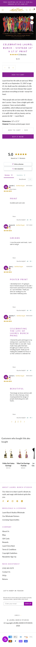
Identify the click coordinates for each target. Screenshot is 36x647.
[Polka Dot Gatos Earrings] (8, 453)
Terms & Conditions (9, 549)
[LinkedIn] (22, 501)
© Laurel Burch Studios (18, 620)
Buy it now (18, 137)
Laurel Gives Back (8, 546)
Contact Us (6, 572)
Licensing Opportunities (10, 520)
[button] (28, 220)
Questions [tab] (20, 175)
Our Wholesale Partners (10, 516)
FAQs (4, 575)
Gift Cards (5, 539)
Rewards (5, 542)
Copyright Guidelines (9, 553)
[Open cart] (30, 10)
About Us (5, 531)
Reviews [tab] (7, 175)
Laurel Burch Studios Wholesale (13, 512)
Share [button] (14, 216)
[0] (33, 10)
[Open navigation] (3, 10)
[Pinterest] (17, 501)
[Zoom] (32, 17)
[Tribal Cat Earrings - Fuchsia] (23, 453)
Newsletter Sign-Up (9, 557)
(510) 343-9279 (8, 568)
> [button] (24, 421)
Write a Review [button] (18, 164)
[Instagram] (12, 501)
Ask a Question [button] (18, 169)
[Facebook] (3, 501)
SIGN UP (28, 604)
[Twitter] (8, 501)
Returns (5, 579)
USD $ (17, 615)
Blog (4, 535)
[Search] (27, 10)
